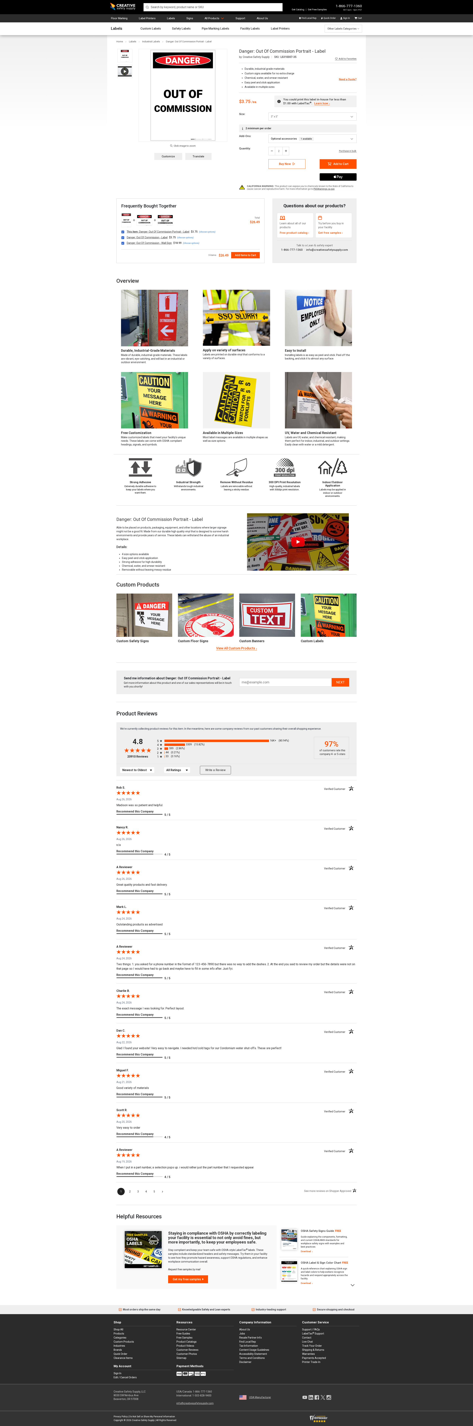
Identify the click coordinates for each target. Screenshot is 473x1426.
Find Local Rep (309, 18)
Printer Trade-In (311, 1362)
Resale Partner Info (250, 1337)
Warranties (308, 1353)
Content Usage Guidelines (254, 1349)
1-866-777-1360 (349, 6)
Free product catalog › (294, 232)
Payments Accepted (314, 1357)
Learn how (321, 103)
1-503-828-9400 (201, 1395)
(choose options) (207, 232)
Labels (171, 18)
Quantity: (245, 148)
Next (353, 1285)
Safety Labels (181, 28)
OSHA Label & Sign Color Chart (321, 1262)
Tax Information (248, 1345)
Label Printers (147, 18)
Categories (120, 1337)
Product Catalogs (186, 1341)
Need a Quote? (348, 79)
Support (240, 18)
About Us (262, 18)
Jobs (242, 1333)
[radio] (234, 741)
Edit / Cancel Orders (125, 1377)
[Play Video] (124, 71)
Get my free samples (187, 1279)
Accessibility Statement (253, 1353)
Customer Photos (186, 1353)
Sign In (346, 18)
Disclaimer (245, 1362)
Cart (360, 18)
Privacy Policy (121, 1416)
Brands (118, 1349)
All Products (212, 18)
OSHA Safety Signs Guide (317, 1231)
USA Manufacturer (260, 1397)
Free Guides (183, 1333)
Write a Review (215, 770)
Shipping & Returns (313, 1349)
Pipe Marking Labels (215, 28)
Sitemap (181, 1357)
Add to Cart (340, 164)
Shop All (118, 1329)
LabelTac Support (313, 1333)
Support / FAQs (311, 1329)
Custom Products (137, 584)
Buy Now (285, 164)
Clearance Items (123, 1357)
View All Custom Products (235, 648)
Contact (306, 1337)
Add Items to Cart (245, 255)
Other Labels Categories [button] (342, 28)
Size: (242, 114)
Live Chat (307, 1341)
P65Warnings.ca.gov (324, 189)
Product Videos (185, 1345)
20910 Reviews (141, 756)
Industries (119, 1345)
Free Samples (184, 1337)
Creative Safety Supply (143, 1420)
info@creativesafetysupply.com (327, 249)
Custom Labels (150, 28)
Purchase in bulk (347, 151)
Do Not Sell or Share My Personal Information (152, 1416)
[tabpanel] (313, 1241)
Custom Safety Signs (132, 641)
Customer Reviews (187, 1349)
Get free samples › (330, 232)
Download (306, 1251)
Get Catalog (298, 9)
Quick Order (330, 18)
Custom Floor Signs (193, 641)
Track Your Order (312, 1345)
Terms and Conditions (252, 1357)
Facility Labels (250, 28)
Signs (189, 18)
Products (119, 1333)
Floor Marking (119, 18)
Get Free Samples (317, 9)
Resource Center (186, 1329)
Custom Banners (251, 641)
